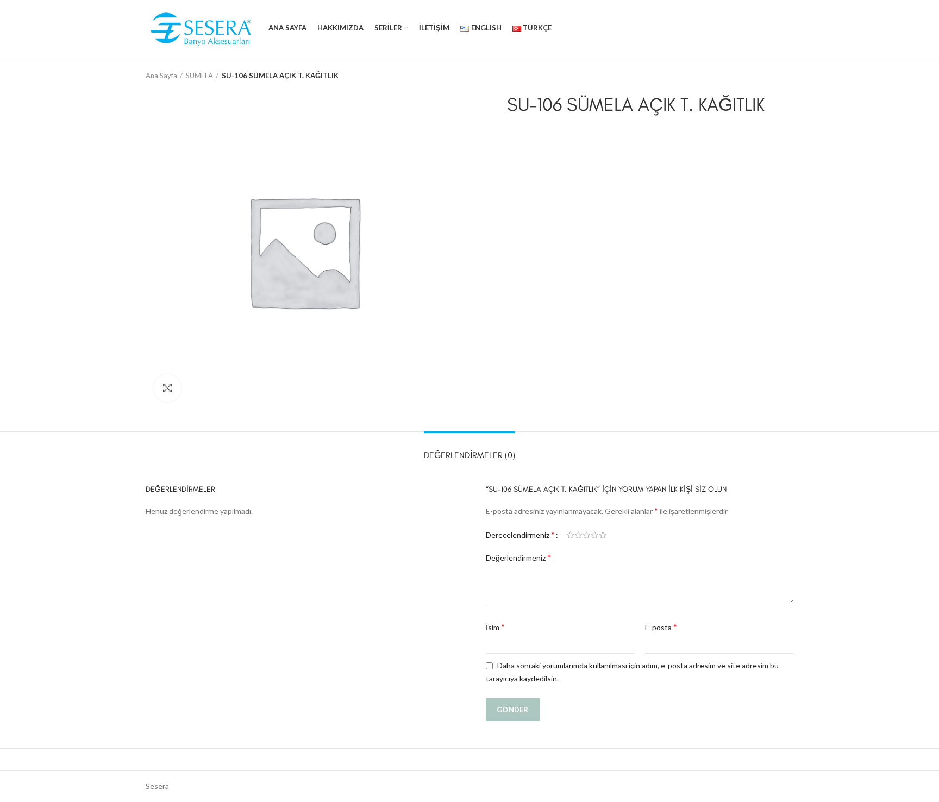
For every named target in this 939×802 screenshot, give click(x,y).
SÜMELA (199, 75)
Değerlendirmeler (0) (469, 455)
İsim (495, 627)
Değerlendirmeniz (518, 557)
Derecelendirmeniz (520, 534)
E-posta (661, 627)
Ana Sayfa (161, 75)
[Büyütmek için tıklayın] (167, 388)
